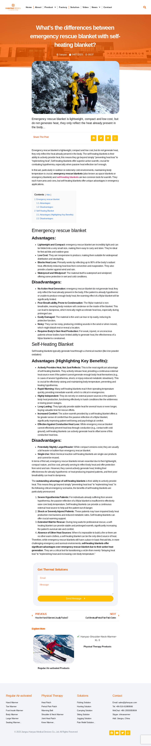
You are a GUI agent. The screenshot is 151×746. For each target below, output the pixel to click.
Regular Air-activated (19, 695)
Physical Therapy (52, 695)
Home (29, 7)
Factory (63, 7)
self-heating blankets (68, 177)
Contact (108, 7)
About (38, 7)
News (94, 7)
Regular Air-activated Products (53, 668)
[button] (144, 7)
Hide (48, 195)
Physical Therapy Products (97, 646)
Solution (74, 7)
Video (86, 7)
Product (49, 7)
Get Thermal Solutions (53, 569)
